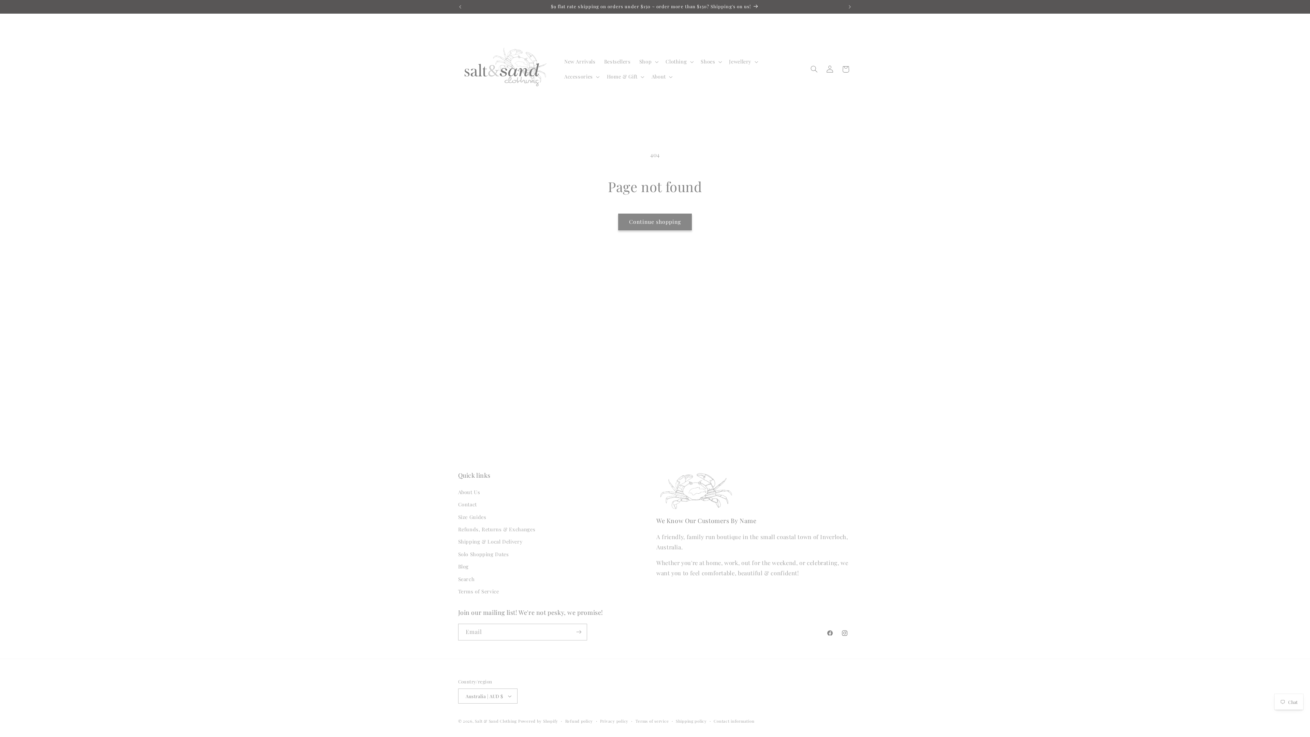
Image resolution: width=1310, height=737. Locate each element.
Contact (467, 504)
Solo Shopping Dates (483, 554)
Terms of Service (478, 591)
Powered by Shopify (538, 721)
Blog (463, 566)
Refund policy (579, 721)
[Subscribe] (578, 632)
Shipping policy (691, 721)
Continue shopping (655, 221)
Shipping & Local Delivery (490, 541)
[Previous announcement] (460, 7)
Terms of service (652, 721)
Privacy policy (614, 721)
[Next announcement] (849, 7)
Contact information (734, 721)
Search (466, 579)
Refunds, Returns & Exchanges (497, 529)
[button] (648, 61)
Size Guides (472, 517)
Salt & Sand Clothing (496, 721)
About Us (469, 492)
